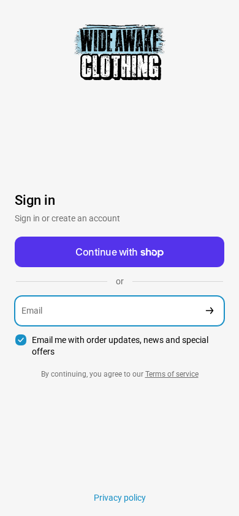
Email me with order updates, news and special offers (120, 345)
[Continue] (209, 311)
